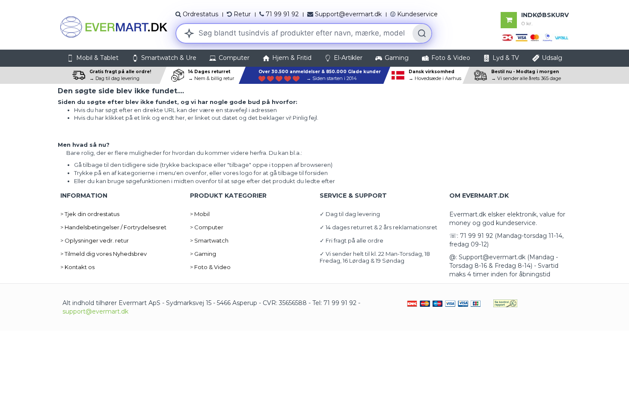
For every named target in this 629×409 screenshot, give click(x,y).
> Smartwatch (209, 240)
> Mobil (200, 213)
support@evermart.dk (95, 311)
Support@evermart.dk (348, 14)
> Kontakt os (77, 267)
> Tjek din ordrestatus (89, 213)
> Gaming (203, 253)
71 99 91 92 (282, 14)
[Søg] (421, 33)
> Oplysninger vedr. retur (94, 240)
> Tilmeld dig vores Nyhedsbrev (103, 253)
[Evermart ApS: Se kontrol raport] (505, 303)
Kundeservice (417, 14)
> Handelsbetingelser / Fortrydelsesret (113, 227)
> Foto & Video (210, 267)
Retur (242, 14)
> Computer (206, 227)
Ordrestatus (200, 14)
